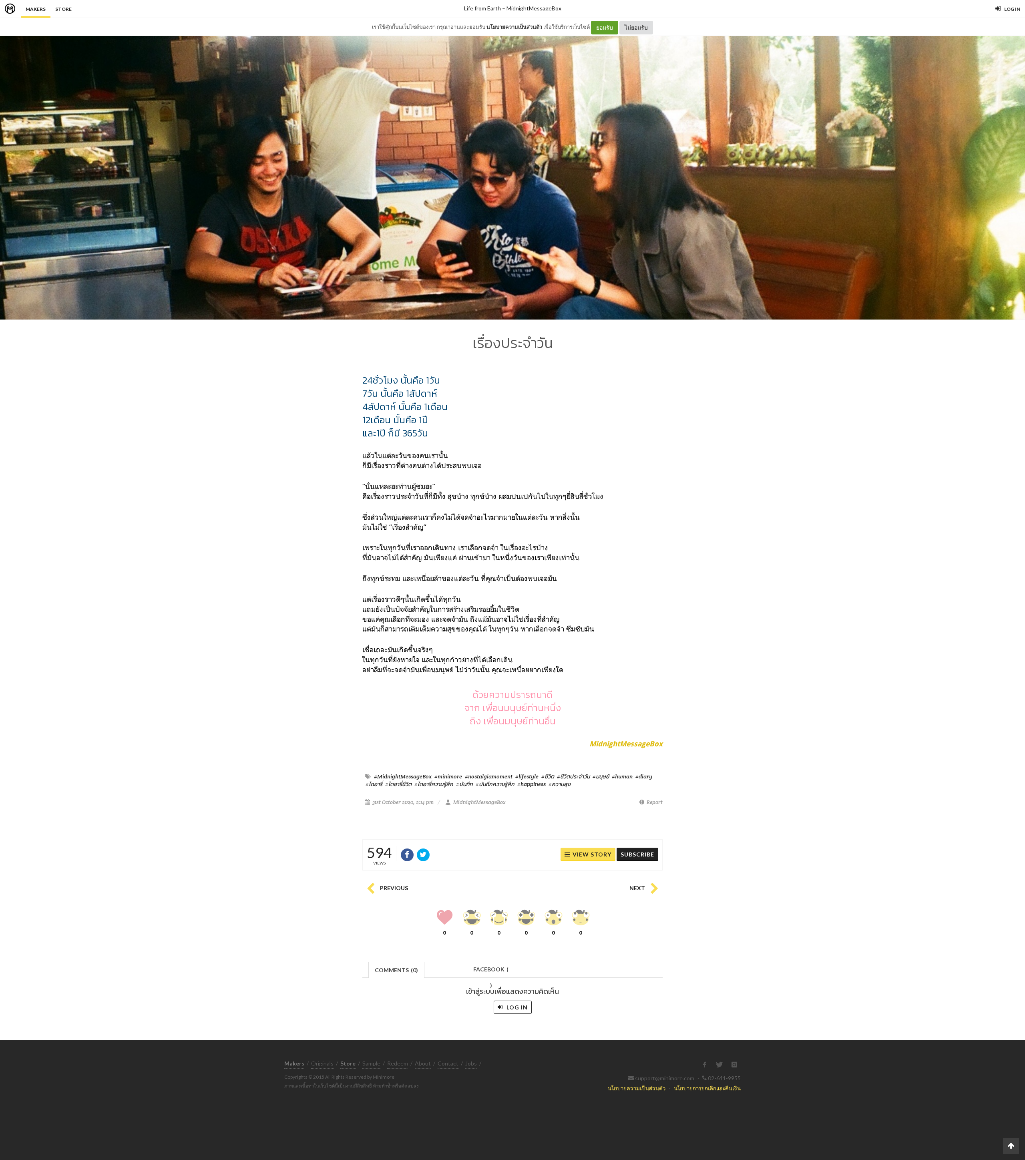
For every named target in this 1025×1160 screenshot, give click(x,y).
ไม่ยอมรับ (636, 27)
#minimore (448, 776)
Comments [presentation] (396, 970)
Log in (516, 1007)
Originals (322, 1063)
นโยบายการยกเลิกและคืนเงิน (707, 1088)
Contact (448, 1063)
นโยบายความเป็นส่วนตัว (514, 27)
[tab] (396, 969)
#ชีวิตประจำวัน (573, 776)
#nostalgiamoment (488, 776)
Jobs (471, 1063)
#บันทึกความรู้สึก (495, 784)
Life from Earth (482, 8)
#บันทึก (464, 784)
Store (63, 9)
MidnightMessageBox (533, 8)
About (423, 1063)
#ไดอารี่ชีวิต (398, 784)
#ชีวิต (547, 776)
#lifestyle (527, 776)
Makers (36, 9)
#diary (643, 776)
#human (622, 776)
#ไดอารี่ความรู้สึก (433, 784)
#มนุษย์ (601, 776)
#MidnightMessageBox (403, 776)
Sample (371, 1063)
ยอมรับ (604, 27)
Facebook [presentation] (490, 971)
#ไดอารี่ (374, 784)
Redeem (397, 1063)
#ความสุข (560, 784)
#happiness (531, 784)
